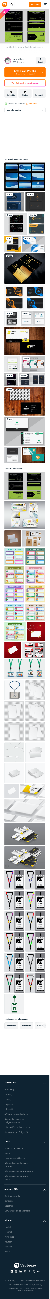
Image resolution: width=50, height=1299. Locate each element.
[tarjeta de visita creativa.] (12, 361)
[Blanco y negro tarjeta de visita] (24, 477)
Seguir (40, 62)
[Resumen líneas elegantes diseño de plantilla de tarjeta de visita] (15, 243)
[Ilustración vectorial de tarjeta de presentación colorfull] (24, 608)
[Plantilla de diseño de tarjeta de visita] (14, 221)
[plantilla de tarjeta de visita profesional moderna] (16, 439)
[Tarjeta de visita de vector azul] (24, 175)
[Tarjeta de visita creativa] (24, 399)
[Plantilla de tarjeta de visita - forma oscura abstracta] (17, 454)
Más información (14, 109)
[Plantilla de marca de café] (16, 648)
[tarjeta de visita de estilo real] (24, 311)
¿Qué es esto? (31, 103)
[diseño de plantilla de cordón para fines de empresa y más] (14, 1187)
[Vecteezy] (4, 4)
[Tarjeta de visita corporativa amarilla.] (31, 263)
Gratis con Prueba (25, 72)
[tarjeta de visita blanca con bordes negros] (24, 506)
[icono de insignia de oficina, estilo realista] (14, 894)
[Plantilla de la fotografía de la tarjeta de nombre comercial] (24, 578)
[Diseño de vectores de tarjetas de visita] (16, 547)
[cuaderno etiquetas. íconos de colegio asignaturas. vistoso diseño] (14, 666)
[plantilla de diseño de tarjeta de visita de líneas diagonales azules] (16, 287)
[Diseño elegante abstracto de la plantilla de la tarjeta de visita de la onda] (14, 200)
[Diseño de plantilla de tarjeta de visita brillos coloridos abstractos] (36, 438)
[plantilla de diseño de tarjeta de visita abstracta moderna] (12, 422)
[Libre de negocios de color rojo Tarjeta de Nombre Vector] (16, 854)
